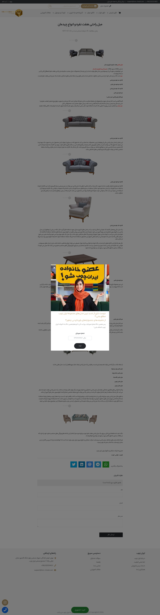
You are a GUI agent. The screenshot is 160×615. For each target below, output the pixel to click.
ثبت (80, 346)
